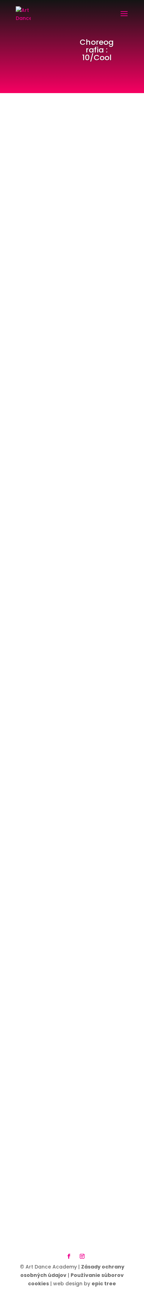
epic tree (104, 1283)
